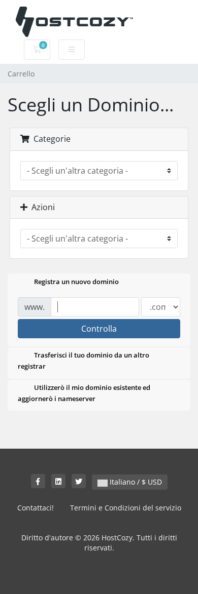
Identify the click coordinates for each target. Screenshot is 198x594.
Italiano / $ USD (135, 482)
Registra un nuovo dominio (76, 282)
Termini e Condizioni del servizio (125, 507)
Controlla (99, 328)
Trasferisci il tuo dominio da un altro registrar (83, 361)
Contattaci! (35, 507)
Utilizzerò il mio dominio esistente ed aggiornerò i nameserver (84, 393)
